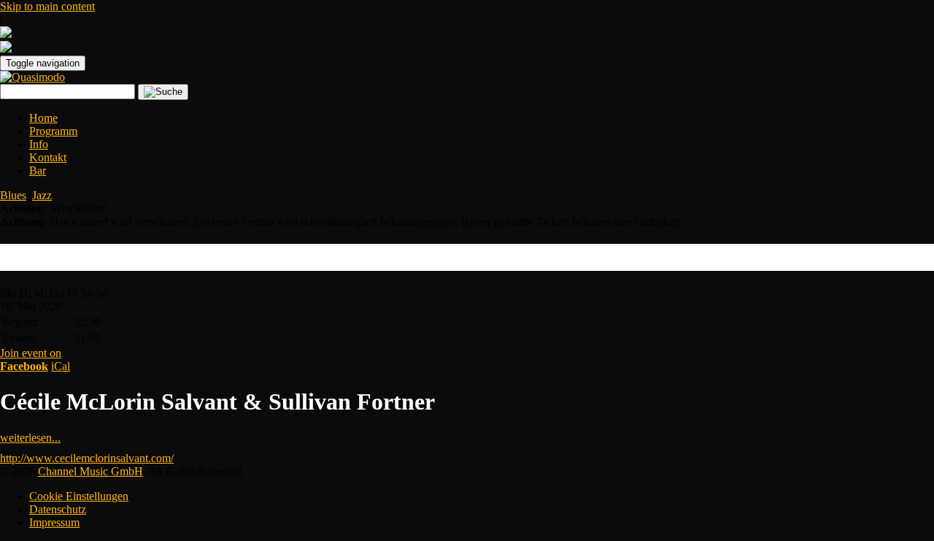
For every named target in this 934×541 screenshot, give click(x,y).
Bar (37, 170)
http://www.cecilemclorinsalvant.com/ (87, 458)
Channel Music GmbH (90, 471)
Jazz (42, 195)
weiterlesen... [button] (30, 437)
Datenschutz (57, 509)
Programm (53, 131)
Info (38, 144)
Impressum (54, 522)
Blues (13, 195)
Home (43, 118)
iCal (60, 366)
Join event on (30, 359)
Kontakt (47, 157)
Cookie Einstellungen (78, 496)
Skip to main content (47, 6)
